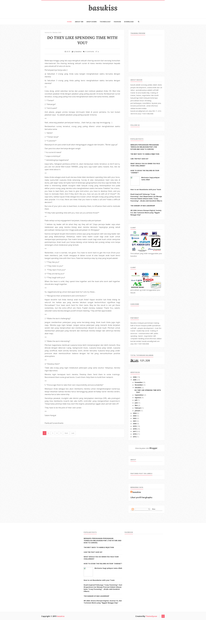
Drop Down (92, 22)
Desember (139, 382)
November (139, 385)
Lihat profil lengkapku (141, 497)
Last (72, 433)
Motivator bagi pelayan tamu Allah (108, 568)
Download (129, 22)
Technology (105, 22)
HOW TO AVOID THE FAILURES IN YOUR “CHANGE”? (103, 564)
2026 (135, 377)
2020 (135, 424)
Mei (136, 405)
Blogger (153, 448)
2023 (135, 416)
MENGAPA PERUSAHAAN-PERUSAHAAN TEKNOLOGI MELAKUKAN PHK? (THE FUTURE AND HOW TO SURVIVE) (144, 147)
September (139, 395)
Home (69, 22)
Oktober (138, 388)
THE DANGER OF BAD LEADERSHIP (142, 206)
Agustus (138, 398)
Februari (138, 408)
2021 (135, 421)
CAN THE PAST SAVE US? (139, 159)
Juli (136, 400)
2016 (135, 434)
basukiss (103, 8)
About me (79, 22)
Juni (136, 403)
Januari (138, 411)
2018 (135, 429)
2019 (135, 426)
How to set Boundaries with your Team (145, 189)
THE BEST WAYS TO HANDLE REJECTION (144, 154)
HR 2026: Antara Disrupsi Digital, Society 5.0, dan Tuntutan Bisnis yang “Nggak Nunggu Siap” (146, 212)
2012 (135, 437)
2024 (135, 413)
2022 (135, 418)
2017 (135, 431)
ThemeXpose (151, 616)
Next (66, 433)
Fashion (117, 22)
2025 (135, 380)
